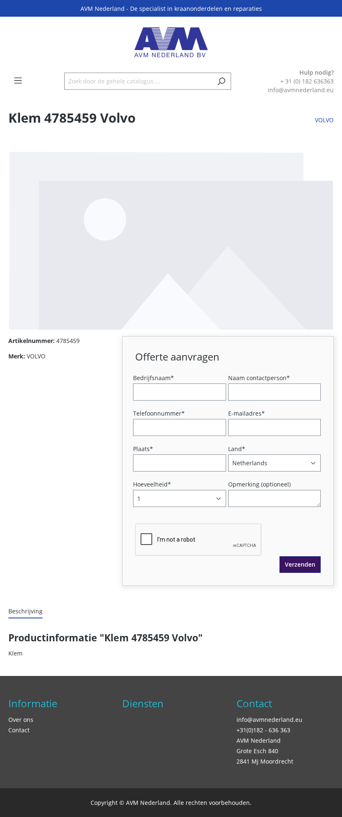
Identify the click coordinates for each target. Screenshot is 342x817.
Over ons (20, 720)
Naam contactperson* (259, 378)
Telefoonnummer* (159, 413)
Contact (19, 730)
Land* (236, 449)
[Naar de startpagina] (171, 42)
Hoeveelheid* (152, 484)
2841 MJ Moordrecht (264, 761)
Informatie (32, 703)
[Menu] (18, 80)
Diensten (142, 703)
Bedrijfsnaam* (153, 378)
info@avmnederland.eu (269, 720)
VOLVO (324, 120)
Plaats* (143, 449)
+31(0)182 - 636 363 (263, 730)
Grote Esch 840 (257, 751)
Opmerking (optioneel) (259, 484)
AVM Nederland (258, 740)
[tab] (25, 611)
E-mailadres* (246, 413)
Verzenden (300, 564)
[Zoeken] (221, 81)
